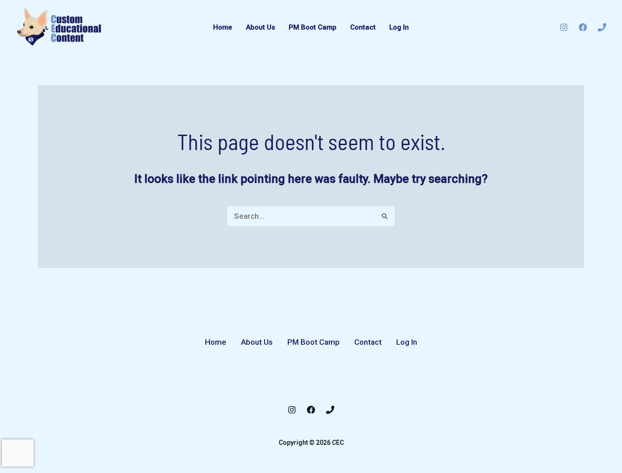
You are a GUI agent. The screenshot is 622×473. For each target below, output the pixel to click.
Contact (363, 27)
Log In (399, 27)
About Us (260, 27)
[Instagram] (564, 27)
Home (222, 27)
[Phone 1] (602, 27)
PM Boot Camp (312, 27)
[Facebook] (583, 27)
